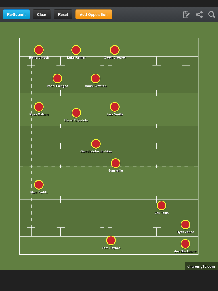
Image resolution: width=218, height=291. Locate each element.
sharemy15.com (200, 266)
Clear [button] (41, 14)
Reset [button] (63, 14)
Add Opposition (94, 14)
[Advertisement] (109, 3)
